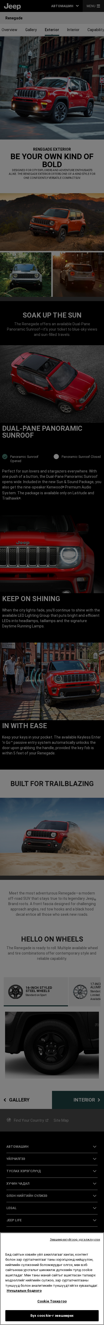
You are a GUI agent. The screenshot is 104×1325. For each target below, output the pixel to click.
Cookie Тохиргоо (52, 1301)
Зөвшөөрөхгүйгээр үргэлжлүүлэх (75, 1239)
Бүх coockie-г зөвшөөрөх (52, 1316)
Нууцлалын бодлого (24, 1291)
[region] (52, 1279)
